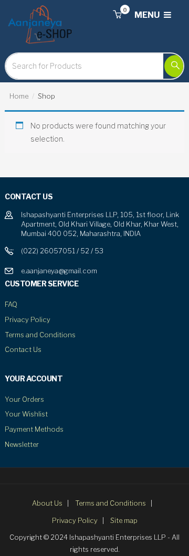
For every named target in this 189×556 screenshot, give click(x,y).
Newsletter (22, 444)
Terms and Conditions (40, 334)
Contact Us (23, 349)
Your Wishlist (26, 414)
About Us (47, 503)
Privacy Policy (27, 319)
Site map (124, 520)
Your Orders (24, 399)
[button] (117, 14)
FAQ (11, 304)
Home (18, 96)
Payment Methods (34, 429)
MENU (147, 15)
